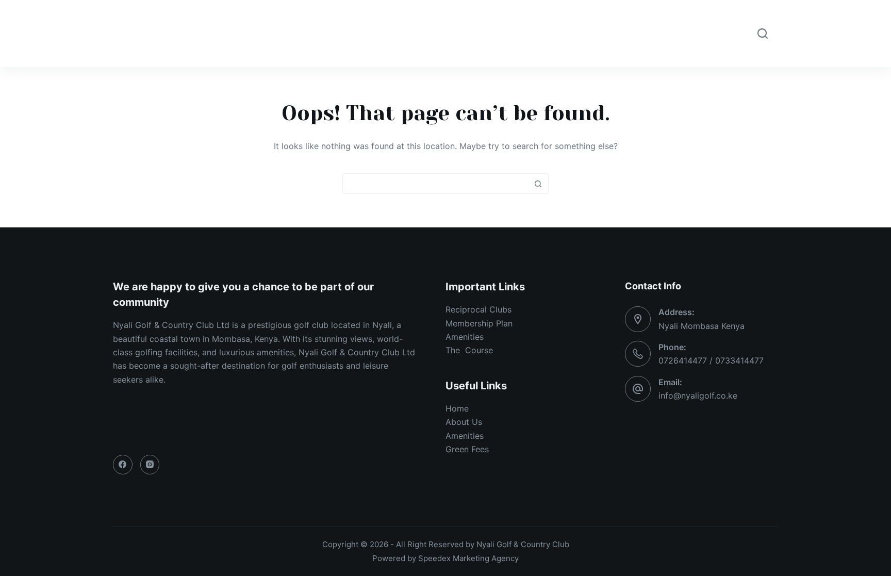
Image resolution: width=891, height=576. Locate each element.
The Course (469, 350)
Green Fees (468, 449)
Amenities (387, 33)
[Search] (762, 33)
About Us (464, 422)
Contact (627, 33)
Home (259, 33)
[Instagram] (150, 464)
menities (467, 337)
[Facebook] (123, 464)
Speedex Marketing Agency (468, 558)
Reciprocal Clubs (479, 309)
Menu (507, 33)
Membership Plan (479, 323)
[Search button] (538, 183)
